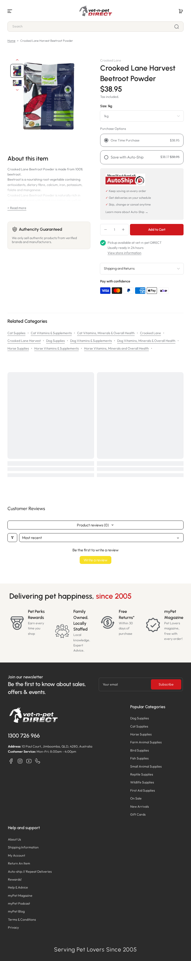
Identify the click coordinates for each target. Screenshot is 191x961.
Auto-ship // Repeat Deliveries (30, 871)
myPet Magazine (20, 895)
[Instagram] (20, 761)
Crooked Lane (150, 333)
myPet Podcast (19, 903)
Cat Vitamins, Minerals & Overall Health (106, 333)
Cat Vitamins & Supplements (51, 333)
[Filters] (12, 537)
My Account (16, 855)
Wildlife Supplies (142, 782)
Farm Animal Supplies (146, 742)
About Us (14, 839)
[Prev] (17, 60)
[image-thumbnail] (17, 71)
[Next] (17, 90)
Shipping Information (23, 847)
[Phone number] (38, 761)
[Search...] (176, 26)
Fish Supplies (139, 758)
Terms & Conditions (22, 919)
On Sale (136, 798)
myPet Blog (16, 911)
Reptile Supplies (141, 774)
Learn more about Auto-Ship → (127, 212)
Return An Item (19, 863)
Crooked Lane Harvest (24, 341)
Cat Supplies (16, 333)
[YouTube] (29, 761)
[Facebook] (11, 761)
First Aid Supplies (142, 790)
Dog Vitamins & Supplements (91, 341)
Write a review (95, 560)
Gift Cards (138, 814)
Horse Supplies (18, 348)
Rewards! (15, 879)
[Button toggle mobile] (10, 11)
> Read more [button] (16, 208)
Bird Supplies (139, 750)
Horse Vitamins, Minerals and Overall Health (116, 348)
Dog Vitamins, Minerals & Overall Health (146, 341)
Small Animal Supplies (146, 766)
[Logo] (95, 11)
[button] (181, 11)
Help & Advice (18, 887)
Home (11, 40)
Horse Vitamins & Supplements (56, 348)
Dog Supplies (55, 341)
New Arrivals (139, 806)
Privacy (13, 927)
